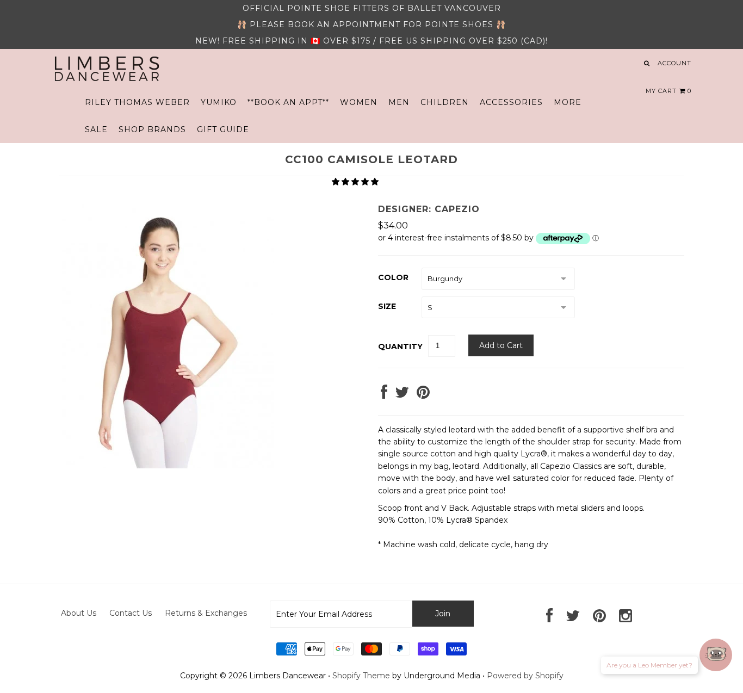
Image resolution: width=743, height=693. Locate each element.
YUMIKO (219, 102)
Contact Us (130, 613)
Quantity (400, 346)
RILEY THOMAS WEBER (137, 102)
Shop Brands (152, 129)
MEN (399, 102)
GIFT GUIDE (223, 129)
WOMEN (358, 102)
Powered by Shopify (525, 675)
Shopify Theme (361, 675)
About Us (78, 613)
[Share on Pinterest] (423, 395)
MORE (567, 102)
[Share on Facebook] (384, 395)
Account (674, 63)
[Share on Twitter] (402, 395)
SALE (96, 129)
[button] (356, 182)
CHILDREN (444, 102)
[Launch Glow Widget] (715, 655)
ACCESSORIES (511, 102)
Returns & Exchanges (206, 613)
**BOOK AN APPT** (288, 102)
